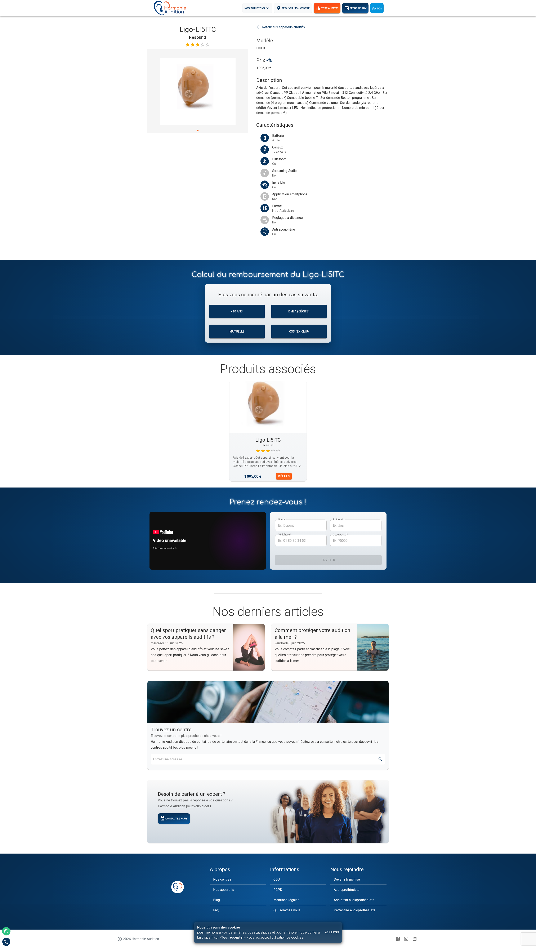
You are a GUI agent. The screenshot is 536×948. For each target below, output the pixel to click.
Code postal (340, 534)
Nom (281, 519)
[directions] (380, 759)
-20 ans (237, 311)
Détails (284, 476)
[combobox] (262, 759)
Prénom (338, 519)
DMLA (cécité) (298, 311)
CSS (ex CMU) (299, 331)
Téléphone (284, 534)
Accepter (332, 932)
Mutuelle (236, 331)
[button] (238, 879)
